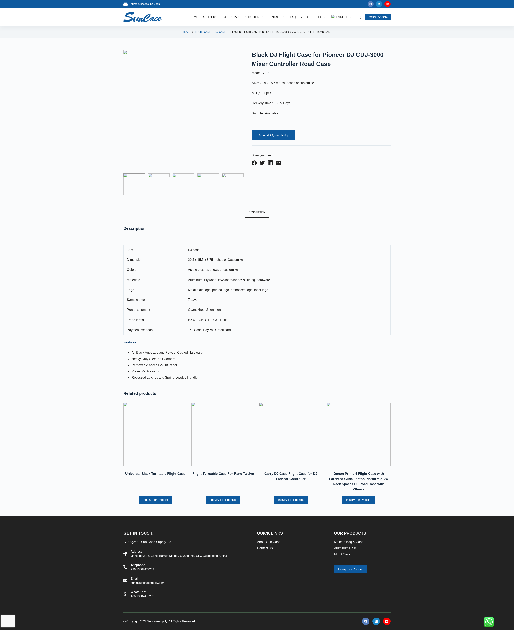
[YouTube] (387, 4)
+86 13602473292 (142, 569)
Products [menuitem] (229, 17)
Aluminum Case (345, 548)
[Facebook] (371, 4)
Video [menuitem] (305, 17)
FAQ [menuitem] (293, 17)
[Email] (278, 162)
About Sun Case (268, 542)
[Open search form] (359, 17)
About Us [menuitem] (210, 17)
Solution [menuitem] (252, 17)
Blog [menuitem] (318, 17)
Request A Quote (378, 16)
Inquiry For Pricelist (155, 499)
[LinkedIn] (379, 4)
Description (257, 212)
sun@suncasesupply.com (146, 3)
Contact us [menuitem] (276, 17)
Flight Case (342, 554)
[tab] (257, 212)
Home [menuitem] (193, 17)
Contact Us (265, 548)
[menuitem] (341, 17)
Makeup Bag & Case (348, 542)
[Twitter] (262, 162)
